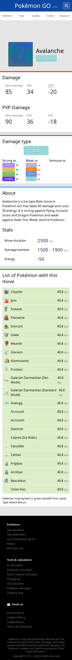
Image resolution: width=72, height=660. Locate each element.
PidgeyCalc (14, 579)
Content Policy (16, 617)
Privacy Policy (15, 613)
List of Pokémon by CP (21, 539)
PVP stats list (15, 548)
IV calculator (15, 565)
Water (31, 174)
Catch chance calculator (22, 574)
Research (65, 15)
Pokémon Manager (19, 588)
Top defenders (16, 534)
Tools (21, 15)
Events (50, 15)
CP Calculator (15, 583)
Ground (9, 169)
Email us (17, 604)
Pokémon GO (36, 6)
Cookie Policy (15, 622)
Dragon (9, 178)
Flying (9, 165)
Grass (9, 174)
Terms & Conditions (19, 626)
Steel (31, 165)
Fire (31, 169)
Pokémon (7, 15)
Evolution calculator (19, 570)
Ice (31, 178)
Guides (36, 15)
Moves (11, 543)
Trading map (15, 593)
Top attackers (15, 530)
